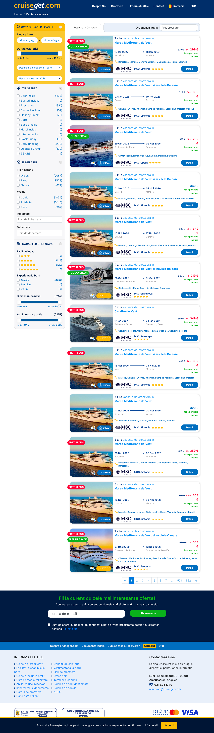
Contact (158, 6)
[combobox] (39, 219)
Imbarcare (23, 213)
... (172, 580)
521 (179, 580)
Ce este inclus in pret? (30, 676)
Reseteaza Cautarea (85, 27)
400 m (58, 306)
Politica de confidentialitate (71, 684)
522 (188, 580)
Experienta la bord (28, 275)
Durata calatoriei (27, 48)
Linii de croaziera (64, 672)
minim (19, 58)
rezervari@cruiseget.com (165, 689)
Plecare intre (25, 34)
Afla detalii (151, 725)
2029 (59, 324)
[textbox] (39, 219)
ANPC (57, 692)
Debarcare (23, 227)
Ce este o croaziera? (29, 664)
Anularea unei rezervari (30, 684)
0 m (25, 306)
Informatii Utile (139, 6)
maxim (50, 58)
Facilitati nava (25, 251)
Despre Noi (99, 6)
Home (18, 14)
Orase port (60, 676)
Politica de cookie (65, 688)
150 (56, 58)
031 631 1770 (163, 684)
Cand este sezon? (27, 696)
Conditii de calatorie (66, 664)
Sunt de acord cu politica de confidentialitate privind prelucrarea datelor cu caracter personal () (105, 626)
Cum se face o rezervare (32, 680)
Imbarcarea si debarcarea (32, 688)
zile (27, 58)
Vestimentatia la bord (67, 668)
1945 (26, 324)
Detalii (189, 68)
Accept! (169, 725)
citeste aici (71, 628)
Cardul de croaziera (28, 692)
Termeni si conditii (65, 680)
